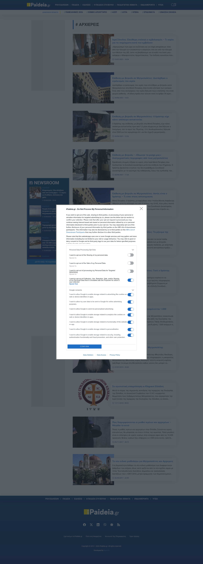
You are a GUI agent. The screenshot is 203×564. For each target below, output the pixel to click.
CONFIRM (84, 346)
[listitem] (101, 250)
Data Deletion (88, 355)
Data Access (101, 355)
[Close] (142, 209)
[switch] (131, 255)
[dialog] (101, 282)
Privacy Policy (115, 355)
